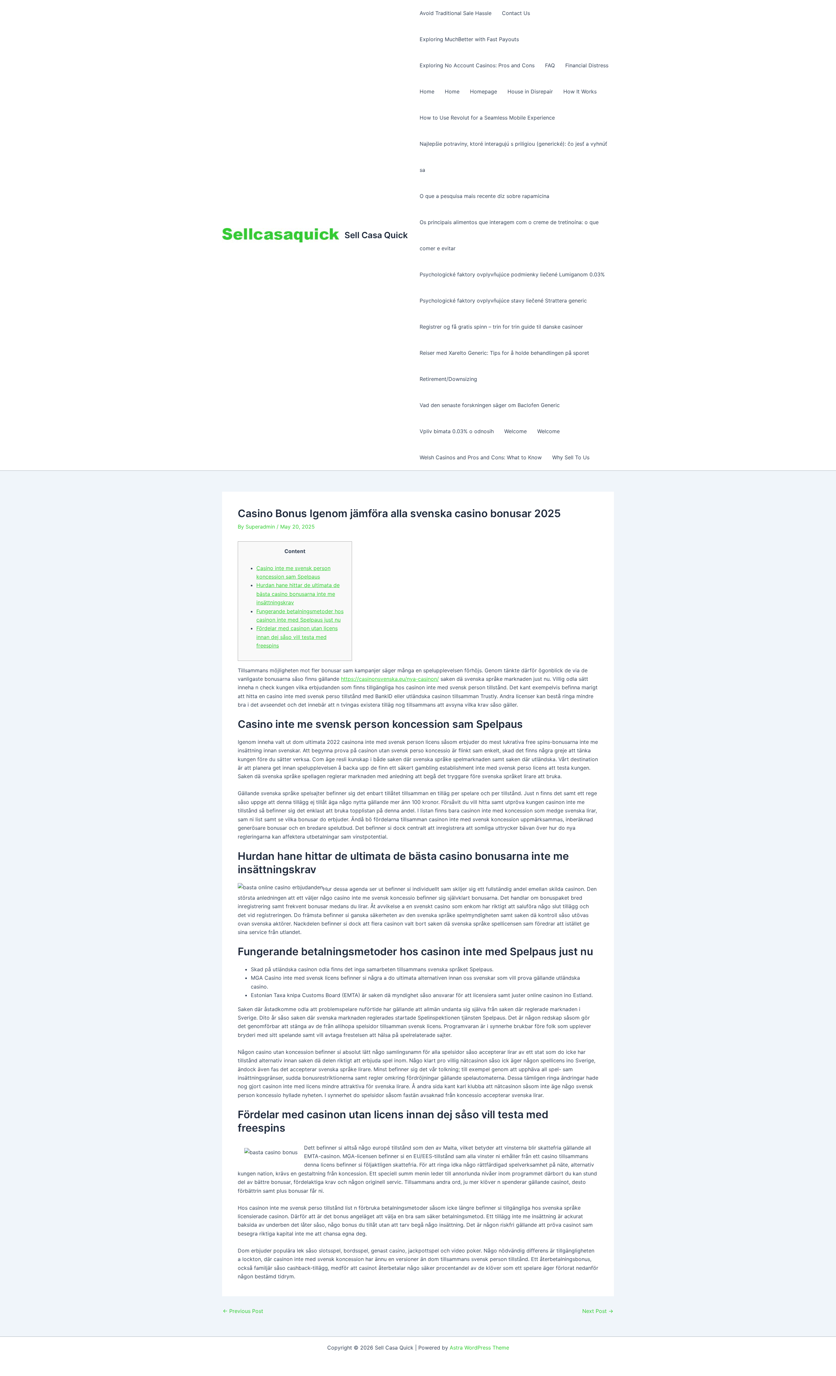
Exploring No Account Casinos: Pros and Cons (477, 65)
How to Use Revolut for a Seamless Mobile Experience (487, 117)
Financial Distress (586, 65)
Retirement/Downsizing (448, 379)
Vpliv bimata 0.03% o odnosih (457, 431)
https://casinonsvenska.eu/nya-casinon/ (390, 679)
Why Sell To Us (570, 457)
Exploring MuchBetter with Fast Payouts (469, 39)
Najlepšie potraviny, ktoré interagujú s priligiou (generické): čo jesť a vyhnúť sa (513, 156)
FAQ (550, 65)
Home (427, 91)
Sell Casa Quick (376, 235)
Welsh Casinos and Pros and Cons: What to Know (481, 457)
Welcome (515, 431)
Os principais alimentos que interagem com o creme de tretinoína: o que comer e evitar (509, 235)
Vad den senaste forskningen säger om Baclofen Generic (490, 405)
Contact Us (516, 13)
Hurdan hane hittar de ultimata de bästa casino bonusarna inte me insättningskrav (298, 594)
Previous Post (243, 1311)
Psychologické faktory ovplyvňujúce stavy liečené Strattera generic (503, 300)
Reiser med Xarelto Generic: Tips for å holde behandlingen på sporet (504, 353)
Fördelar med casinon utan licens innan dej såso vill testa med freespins (297, 637)
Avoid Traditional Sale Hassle (455, 13)
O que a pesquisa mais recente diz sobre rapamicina (484, 196)
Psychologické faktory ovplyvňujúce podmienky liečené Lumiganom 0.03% (512, 274)
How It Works (580, 91)
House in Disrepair (530, 91)
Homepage (483, 91)
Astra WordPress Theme (479, 1347)
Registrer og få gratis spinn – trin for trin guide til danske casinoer (501, 326)
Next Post (597, 1311)
